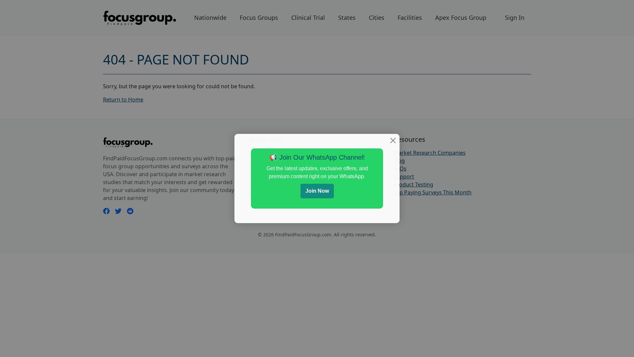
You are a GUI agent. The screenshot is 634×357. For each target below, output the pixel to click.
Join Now (317, 191)
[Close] (393, 140)
